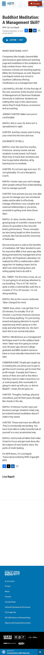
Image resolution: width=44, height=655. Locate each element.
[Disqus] (22, 532)
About (7, 591)
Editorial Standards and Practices (17, 607)
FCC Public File (10, 612)
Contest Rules (10, 602)
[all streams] (41, 652)
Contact (8, 597)
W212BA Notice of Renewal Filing (17, 618)
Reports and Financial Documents (18, 623)
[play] (3, 652)
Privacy (8, 586)
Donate (36, 4)
